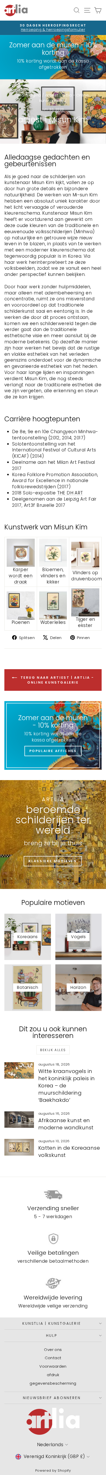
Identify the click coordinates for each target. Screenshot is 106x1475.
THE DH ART (70, 493)
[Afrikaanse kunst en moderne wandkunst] (19, 1119)
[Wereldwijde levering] (53, 1283)
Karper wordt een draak (20, 575)
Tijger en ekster (85, 622)
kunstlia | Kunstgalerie (51, 1323)
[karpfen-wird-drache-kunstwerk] (21, 553)
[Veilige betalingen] (53, 1239)
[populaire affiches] (53, 735)
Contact (53, 1357)
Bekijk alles (53, 1050)
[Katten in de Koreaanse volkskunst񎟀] (19, 1147)
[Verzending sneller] (53, 1194)
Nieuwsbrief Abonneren (52, 1397)
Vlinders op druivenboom (86, 576)
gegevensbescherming (53, 1383)
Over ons (53, 1349)
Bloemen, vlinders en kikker (53, 575)
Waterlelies (53, 622)
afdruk (53, 1374)
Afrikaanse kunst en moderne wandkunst (66, 1124)
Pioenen (21, 622)
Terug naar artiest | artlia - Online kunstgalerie (56, 680)
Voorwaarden (53, 1366)
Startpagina (29, 95)
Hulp (51, 1335)
